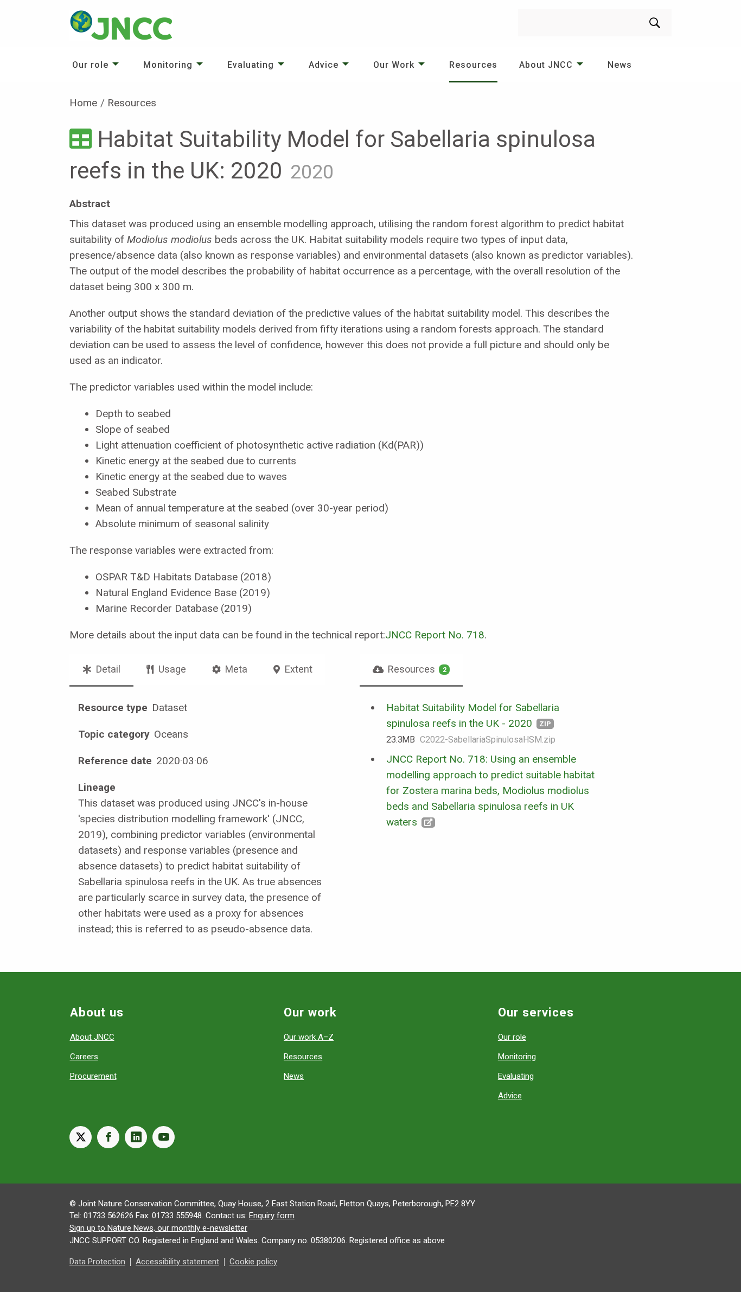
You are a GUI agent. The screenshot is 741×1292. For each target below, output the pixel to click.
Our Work (393, 65)
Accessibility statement (177, 1262)
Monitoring (168, 65)
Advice (323, 65)
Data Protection (97, 1262)
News (620, 65)
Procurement (93, 1076)
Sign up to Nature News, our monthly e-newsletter (158, 1228)
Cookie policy (253, 1262)
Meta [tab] (235, 669)
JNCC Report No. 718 (434, 635)
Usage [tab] (171, 669)
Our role (90, 65)
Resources (473, 65)
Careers (84, 1056)
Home (83, 103)
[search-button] (655, 22)
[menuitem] (96, 64)
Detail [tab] (107, 669)
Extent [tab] (297, 669)
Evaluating (250, 65)
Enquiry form (272, 1215)
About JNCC (546, 65)
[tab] (411, 669)
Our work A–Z (309, 1037)
